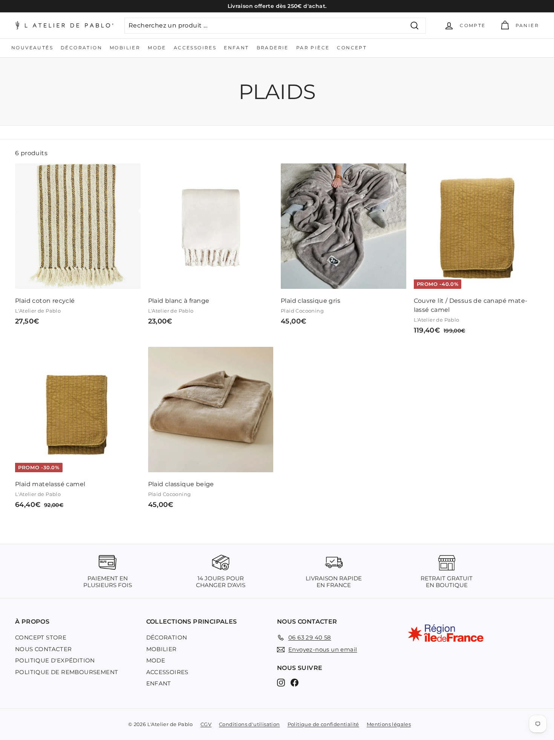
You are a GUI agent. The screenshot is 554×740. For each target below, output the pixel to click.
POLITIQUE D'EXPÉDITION (55, 660)
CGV (205, 724)
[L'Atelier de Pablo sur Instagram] (281, 682)
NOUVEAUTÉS (32, 47)
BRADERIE (273, 47)
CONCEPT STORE (40, 637)
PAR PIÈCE (313, 47)
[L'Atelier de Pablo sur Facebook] (294, 682)
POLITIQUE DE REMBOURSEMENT (66, 672)
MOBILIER (125, 47)
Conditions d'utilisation (249, 724)
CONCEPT (352, 47)
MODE (157, 47)
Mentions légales (389, 724)
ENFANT (236, 47)
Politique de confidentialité (323, 724)
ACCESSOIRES (195, 47)
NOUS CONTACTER (43, 649)
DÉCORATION (81, 47)
